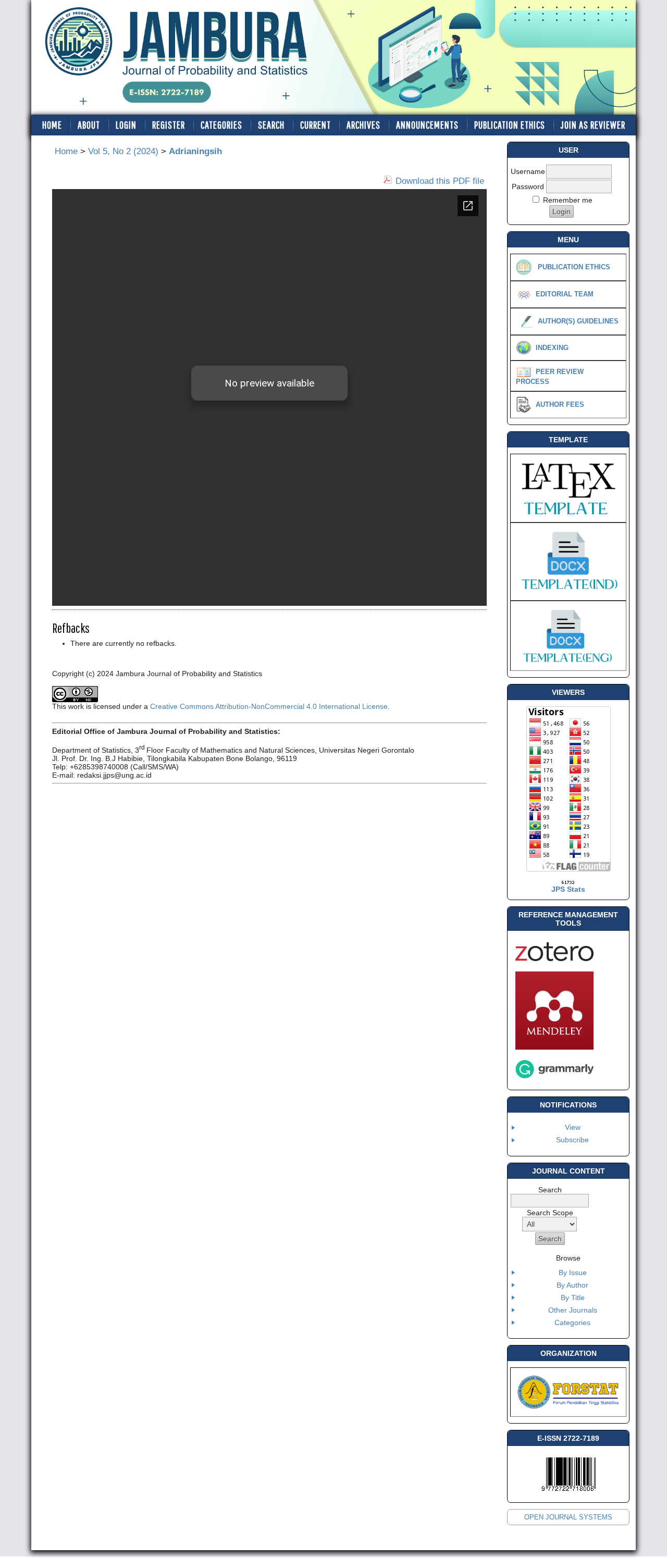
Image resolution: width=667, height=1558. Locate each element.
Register (168, 125)
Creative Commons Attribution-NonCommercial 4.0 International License (269, 706)
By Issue (573, 1272)
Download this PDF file (440, 181)
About (89, 125)
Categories (572, 1322)
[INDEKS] (524, 347)
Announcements (427, 125)
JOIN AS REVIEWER (593, 125)
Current (315, 125)
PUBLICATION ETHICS (509, 125)
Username (528, 171)
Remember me (567, 200)
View (572, 1127)
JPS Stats (568, 889)
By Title (573, 1297)
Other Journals (572, 1310)
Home (52, 125)
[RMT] (554, 958)
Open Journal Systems (568, 1517)
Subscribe (572, 1140)
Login (126, 125)
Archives (363, 125)
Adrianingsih (195, 151)
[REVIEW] (524, 371)
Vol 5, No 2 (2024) (123, 151)
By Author (572, 1285)
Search (271, 125)
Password (528, 186)
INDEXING (552, 348)
